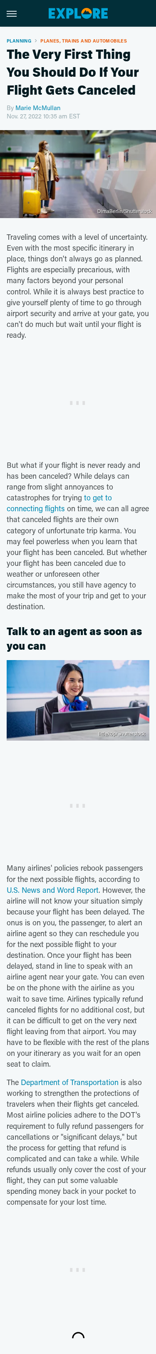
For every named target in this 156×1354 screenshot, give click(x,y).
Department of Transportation (70, 1082)
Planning (19, 40)
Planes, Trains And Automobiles (83, 40)
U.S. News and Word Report (53, 890)
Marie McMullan (37, 107)
